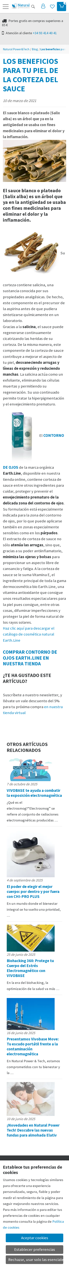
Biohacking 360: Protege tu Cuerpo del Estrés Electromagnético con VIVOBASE (30, 968)
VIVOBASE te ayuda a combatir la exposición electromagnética (34, 793)
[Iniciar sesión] (43, 6)
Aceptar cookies (34, 1237)
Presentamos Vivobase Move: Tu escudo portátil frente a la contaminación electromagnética (33, 1046)
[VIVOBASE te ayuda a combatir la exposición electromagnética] (34, 768)
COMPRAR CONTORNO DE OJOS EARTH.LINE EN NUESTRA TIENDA (30, 658)
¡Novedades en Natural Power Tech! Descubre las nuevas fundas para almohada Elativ (33, 1130)
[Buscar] (33, 6)
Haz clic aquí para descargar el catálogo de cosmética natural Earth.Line (28, 634)
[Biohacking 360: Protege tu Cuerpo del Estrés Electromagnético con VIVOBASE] (34, 938)
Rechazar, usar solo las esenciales (35, 1259)
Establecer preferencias (34, 1249)
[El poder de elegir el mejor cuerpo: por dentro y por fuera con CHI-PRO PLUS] (34, 853)
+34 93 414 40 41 (45, 33)
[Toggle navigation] (5, 6)
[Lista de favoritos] (52, 6)
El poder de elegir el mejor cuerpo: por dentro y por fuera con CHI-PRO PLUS (33, 891)
